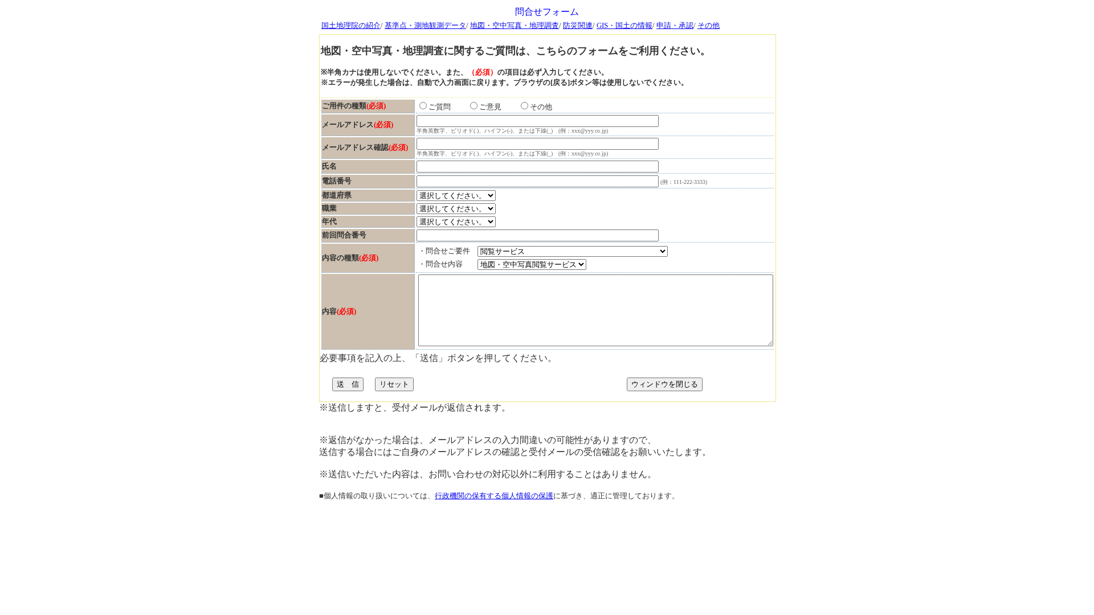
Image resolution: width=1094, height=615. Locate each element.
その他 (708, 25)
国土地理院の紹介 (351, 25)
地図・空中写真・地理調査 (514, 25)
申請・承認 (674, 25)
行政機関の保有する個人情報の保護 (494, 495)
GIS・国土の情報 (624, 25)
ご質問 (447, 106)
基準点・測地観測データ (425, 25)
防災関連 (578, 25)
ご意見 (497, 106)
